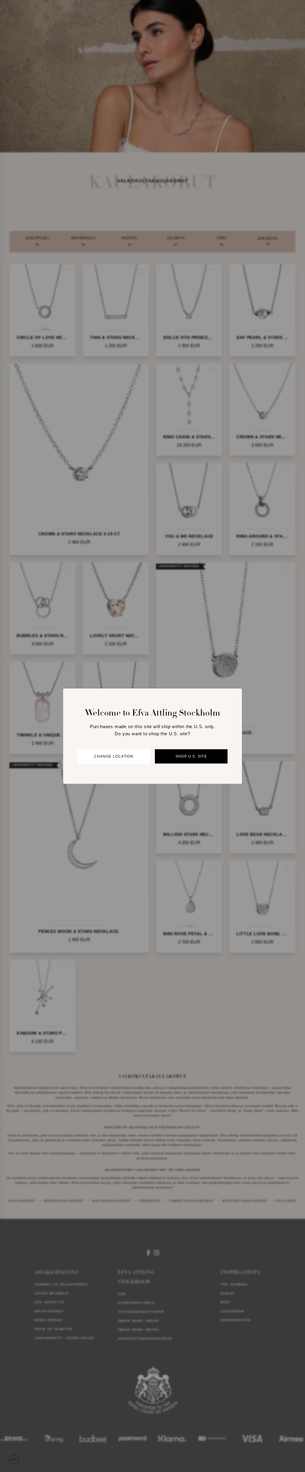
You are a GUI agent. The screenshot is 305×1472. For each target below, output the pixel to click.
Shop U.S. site (191, 756)
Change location (114, 756)
